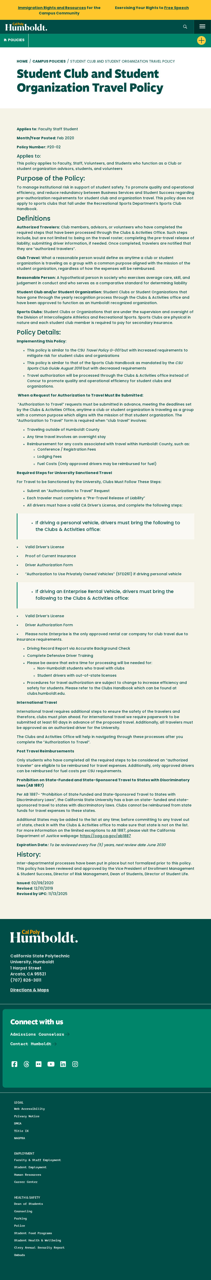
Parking (20, 1218)
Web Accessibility (29, 1109)
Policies (16, 40)
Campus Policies (49, 62)
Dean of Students (28, 1204)
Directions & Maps (29, 990)
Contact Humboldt (30, 1043)
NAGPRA (19, 1138)
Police (19, 1225)
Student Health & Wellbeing (37, 1240)
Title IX (21, 1131)
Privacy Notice (26, 1116)
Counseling (23, 1211)
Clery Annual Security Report (39, 1247)
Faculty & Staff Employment (37, 1160)
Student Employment (30, 1167)
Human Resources (27, 1174)
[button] (185, 27)
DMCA (17, 1123)
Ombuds (19, 1255)
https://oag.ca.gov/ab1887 (105, 836)
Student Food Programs (33, 1233)
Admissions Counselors (37, 1034)
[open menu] (202, 27)
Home (22, 62)
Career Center (26, 1182)
